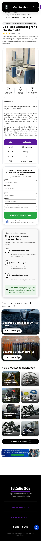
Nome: (6, 179)
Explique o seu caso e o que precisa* (14, 205)
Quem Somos (24, 7)
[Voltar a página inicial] (6, 7)
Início (15, 7)
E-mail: (6, 192)
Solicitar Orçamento (20, 215)
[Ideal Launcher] (20, 453)
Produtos (36, 7)
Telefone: (7, 185)
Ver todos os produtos (18, 441)
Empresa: (6, 198)
